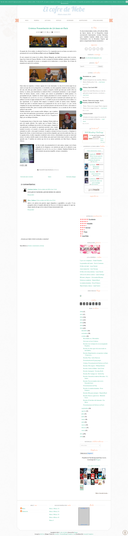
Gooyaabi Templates (88, 534)
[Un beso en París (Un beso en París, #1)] (104, 479)
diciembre (84, 330)
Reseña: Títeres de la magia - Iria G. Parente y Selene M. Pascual (93, 101)
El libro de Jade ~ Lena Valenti (88, 266)
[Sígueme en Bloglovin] (101, 49)
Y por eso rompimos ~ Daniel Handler (91, 260)
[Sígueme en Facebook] (86, 49)
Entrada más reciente (26, 177)
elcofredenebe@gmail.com (94, 58)
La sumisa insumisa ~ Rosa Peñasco (90, 283)
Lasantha (56, 534)
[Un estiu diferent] (85, 478)
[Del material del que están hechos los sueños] (93, 479)
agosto (84, 411)
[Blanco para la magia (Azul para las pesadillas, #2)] (100, 473)
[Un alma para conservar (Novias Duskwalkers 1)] (86, 176)
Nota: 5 (51, 520)
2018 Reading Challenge (94, 132)
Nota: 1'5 (56, 508)
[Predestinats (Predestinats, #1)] (85, 473)
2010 (81, 436)
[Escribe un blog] (23, 165)
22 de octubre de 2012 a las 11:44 (47, 189)
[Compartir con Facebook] (26, 165)
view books (102, 142)
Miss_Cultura (32, 200)
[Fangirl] (82, 490)
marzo (83, 425)
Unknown (25, 511)
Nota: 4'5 (56, 517)
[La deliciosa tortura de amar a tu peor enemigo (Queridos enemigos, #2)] (86, 183)
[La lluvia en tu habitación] (85, 484)
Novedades (70, 20)
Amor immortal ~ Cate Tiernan (89, 269)
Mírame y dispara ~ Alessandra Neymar (91, 277)
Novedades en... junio (89, 76)
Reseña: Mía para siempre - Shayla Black (95, 393)
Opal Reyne (96, 175)
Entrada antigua (71, 177)
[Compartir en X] (24, 165)
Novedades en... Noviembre (91, 338)
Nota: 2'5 (56, 511)
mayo (83, 419)
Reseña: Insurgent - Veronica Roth (93, 371)
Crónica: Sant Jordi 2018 (90, 87)
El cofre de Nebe (63, 532)
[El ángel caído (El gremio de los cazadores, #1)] (82, 479)
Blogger (98, 460)
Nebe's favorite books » (102, 493)
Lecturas (47, 20)
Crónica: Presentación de (48, 28)
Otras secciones (98, 20)
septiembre (85, 408)
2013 (81, 325)
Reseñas (36, 20)
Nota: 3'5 (56, 514)
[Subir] (125, 533)
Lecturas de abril (88, 113)
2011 (81, 434)
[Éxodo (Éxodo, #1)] (82, 473)
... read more (101, 82)
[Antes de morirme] (104, 484)
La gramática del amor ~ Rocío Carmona (91, 263)
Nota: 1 (51, 508)
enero (83, 430)
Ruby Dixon (96, 168)
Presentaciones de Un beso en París (93, 405)
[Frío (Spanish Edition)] (89, 484)
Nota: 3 (51, 514)
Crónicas (56, 170)
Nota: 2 (51, 511)
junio (83, 416)
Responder (31, 195)
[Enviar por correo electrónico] (21, 165)
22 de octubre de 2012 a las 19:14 (45, 200)
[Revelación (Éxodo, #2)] (89, 479)
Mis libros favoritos (94, 466)
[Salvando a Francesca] (93, 484)
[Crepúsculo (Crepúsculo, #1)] (93, 473)
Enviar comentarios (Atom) (36, 246)
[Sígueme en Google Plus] (94, 49)
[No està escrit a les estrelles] (100, 478)
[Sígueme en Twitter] (90, 49)
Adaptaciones (83, 20)
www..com (84, 508)
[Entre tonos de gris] (89, 473)
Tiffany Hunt (94, 161)
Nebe (45, 32)
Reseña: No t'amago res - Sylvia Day (93, 374)
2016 (81, 317)
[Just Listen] (100, 484)
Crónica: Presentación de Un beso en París (95, 363)
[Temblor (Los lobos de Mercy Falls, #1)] (104, 473)
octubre (84, 336)
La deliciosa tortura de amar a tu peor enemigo (95, 181)
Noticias (58, 20)
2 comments (56, 32)
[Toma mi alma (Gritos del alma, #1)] (96, 473)
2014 (81, 323)
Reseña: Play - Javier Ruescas (91, 358)
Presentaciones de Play (90, 386)
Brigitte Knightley (94, 184)
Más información (64, 3)
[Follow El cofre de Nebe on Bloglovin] (86, 454)
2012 (81, 328)
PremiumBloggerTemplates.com (67, 534)
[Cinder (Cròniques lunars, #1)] (96, 479)
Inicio (26, 20)
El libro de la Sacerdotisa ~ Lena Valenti (91, 272)
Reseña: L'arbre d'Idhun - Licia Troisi (93, 368)
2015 (81, 320)
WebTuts (42, 534)
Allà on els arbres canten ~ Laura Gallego (92, 274)
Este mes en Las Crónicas (90, 341)
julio (83, 414)
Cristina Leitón (32, 189)
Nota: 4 (51, 517)
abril (83, 422)
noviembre (85, 333)
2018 (81, 311)
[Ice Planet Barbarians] (86, 169)
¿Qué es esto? (83, 524)
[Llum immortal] (82, 484)
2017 (81, 314)
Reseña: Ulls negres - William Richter (94, 366)
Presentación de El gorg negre (92, 360)
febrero (84, 427)
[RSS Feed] (98, 49)
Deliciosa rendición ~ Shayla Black (90, 280)
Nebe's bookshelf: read (94, 150)
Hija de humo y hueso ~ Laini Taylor (90, 286)
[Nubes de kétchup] (96, 484)
